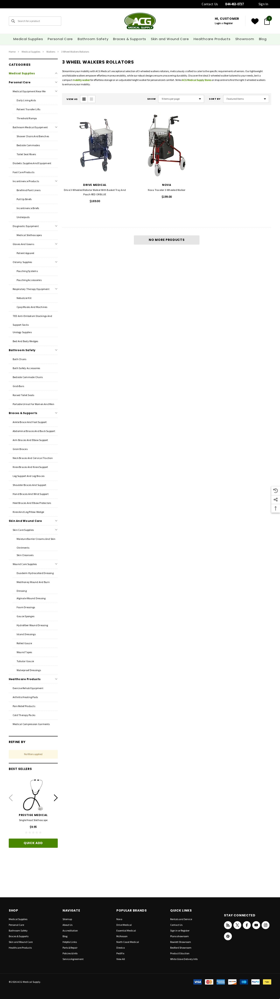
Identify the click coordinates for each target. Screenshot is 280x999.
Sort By (215, 99)
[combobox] (35, 21)
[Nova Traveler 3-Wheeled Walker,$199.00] (167, 145)
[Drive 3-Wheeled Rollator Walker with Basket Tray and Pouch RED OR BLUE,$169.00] (95, 145)
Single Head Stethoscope (33, 820)
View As (72, 99)
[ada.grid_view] (84, 99)
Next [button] (56, 798)
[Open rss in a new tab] (228, 925)
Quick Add (33, 843)
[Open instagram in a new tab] (266, 925)
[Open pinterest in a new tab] (228, 936)
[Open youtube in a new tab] (256, 925)
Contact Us (210, 4)
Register (228, 23)
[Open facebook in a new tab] (247, 925)
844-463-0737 (234, 4)
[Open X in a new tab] (237, 925)
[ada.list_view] (91, 99)
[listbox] (246, 99)
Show (151, 99)
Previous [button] (10, 798)
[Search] (13, 21)
